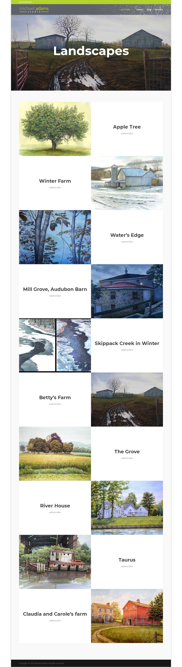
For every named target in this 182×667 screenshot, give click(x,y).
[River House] (127, 508)
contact (159, 10)
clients (139, 10)
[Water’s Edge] (55, 237)
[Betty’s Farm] (127, 399)
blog (149, 10)
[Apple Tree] (55, 129)
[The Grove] (55, 454)
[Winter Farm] (127, 183)
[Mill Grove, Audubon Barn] (127, 291)
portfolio (125, 10)
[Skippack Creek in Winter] (55, 345)
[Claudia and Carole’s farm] (127, 616)
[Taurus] (55, 562)
